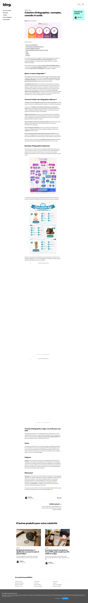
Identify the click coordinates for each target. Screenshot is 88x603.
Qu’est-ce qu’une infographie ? (32, 45)
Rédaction (27, 21)
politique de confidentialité (15, 596)
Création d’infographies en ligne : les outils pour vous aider (37, 50)
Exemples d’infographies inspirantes (33, 48)
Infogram (27, 53)
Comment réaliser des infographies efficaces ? (35, 46)
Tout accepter (65, 598)
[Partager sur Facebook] (57, 497)
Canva (27, 51)
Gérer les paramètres (57, 598)
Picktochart (28, 55)
